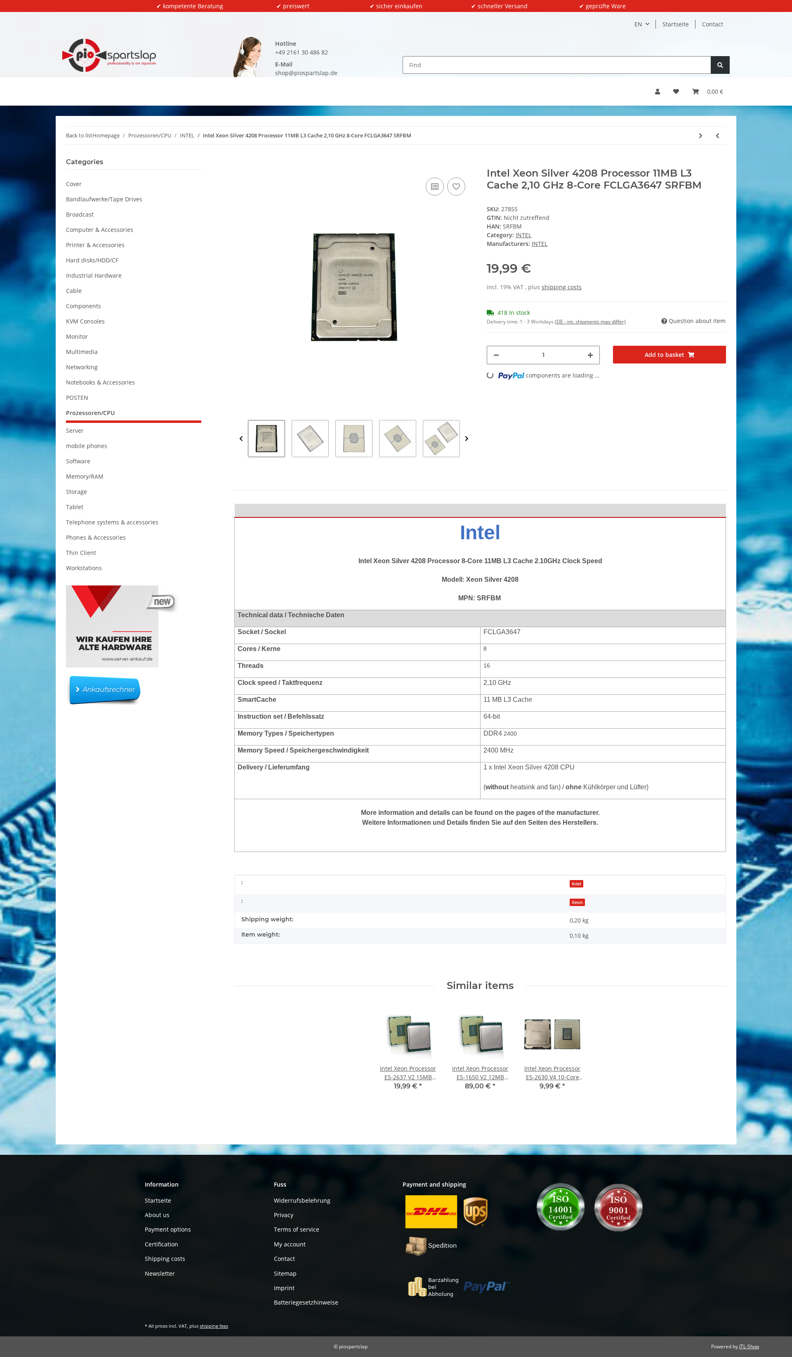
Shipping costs (165, 1259)
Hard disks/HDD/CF (92, 260)
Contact (712, 24)
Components (83, 306)
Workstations (84, 568)
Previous (241, 438)
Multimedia (82, 352)
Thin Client (81, 553)
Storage (76, 492)
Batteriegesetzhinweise (306, 1302)
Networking (82, 367)
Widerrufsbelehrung (302, 1200)
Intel (576, 884)
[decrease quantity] (496, 355)
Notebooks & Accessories (100, 382)
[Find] (720, 65)
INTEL (523, 235)
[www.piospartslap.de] (109, 55)
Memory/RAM (85, 476)
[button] (657, 91)
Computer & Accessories (99, 230)
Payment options (168, 1229)
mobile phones (86, 446)
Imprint (284, 1288)
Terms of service (296, 1229)
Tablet (74, 507)
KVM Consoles (85, 321)
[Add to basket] (241, 163)
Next (467, 438)
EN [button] (638, 24)
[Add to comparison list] (435, 186)
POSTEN (77, 397)
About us (157, 1215)
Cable (74, 291)
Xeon (577, 902)
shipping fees (214, 1326)
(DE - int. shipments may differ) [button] (590, 321)
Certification (161, 1244)
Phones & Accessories (96, 537)
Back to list (79, 135)
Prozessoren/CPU (90, 413)
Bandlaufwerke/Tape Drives (104, 199)
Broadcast (80, 214)
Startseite (675, 24)
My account (290, 1244)
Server (75, 430)
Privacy (283, 1215)
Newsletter (160, 1273)
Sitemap (285, 1273)
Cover (74, 184)
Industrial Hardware (94, 275)
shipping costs (562, 287)
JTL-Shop (749, 1346)
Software (78, 461)
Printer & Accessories (95, 245)
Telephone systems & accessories (112, 522)
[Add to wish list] (456, 186)
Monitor (77, 336)
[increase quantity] (590, 355)
